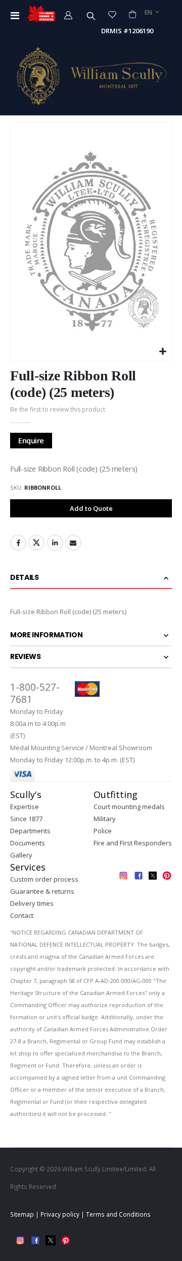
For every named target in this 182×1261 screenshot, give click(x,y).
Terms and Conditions (118, 1214)
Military (105, 818)
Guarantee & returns (42, 891)
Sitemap (22, 1214)
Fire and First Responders (133, 842)
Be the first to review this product (57, 409)
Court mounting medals (129, 806)
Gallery (21, 854)
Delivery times (32, 903)
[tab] (91, 578)
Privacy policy (59, 1214)
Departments (30, 830)
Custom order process (44, 879)
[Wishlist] (112, 14)
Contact (21, 915)
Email (73, 543)
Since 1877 (26, 818)
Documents (27, 842)
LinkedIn (55, 543)
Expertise (24, 806)
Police (103, 830)
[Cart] (132, 14)
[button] (162, 352)
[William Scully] (91, 75)
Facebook (18, 543)
